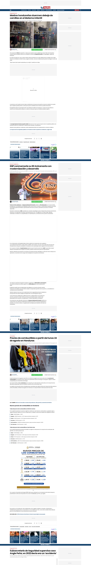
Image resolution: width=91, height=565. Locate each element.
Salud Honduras (32, 141)
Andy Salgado (14, 374)
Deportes (43, 10)
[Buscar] (80, 10)
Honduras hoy (14, 12)
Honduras (21, 141)
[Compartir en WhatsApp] (37, 139)
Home (30, 526)
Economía (34, 10)
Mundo (38, 10)
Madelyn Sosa (14, 49)
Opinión (54, 10)
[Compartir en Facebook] (34, 139)
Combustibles (21, 526)
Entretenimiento (49, 10)
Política (29, 10)
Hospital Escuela (26, 141)
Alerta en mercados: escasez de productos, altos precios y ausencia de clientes (34, 402)
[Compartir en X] (39, 139)
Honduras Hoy (24, 10)
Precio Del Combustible (36, 526)
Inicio (11, 12)
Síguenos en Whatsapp (37, 49)
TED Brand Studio (15, 201)
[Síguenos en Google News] (41, 139)
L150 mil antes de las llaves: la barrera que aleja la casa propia (31, 514)
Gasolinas (26, 526)
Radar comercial (15, 162)
